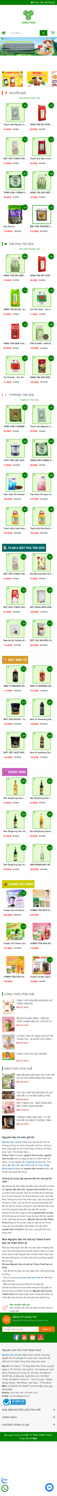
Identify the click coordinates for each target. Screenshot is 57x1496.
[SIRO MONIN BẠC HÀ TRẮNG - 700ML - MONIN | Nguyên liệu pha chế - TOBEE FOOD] (42, 859)
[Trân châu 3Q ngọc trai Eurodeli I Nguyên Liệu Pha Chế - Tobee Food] (42, 489)
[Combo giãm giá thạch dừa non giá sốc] (12, 79)
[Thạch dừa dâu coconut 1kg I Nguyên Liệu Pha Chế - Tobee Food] (42, 153)
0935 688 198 (16, 1392)
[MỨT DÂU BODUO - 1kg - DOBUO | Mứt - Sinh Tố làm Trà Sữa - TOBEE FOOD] (15, 714)
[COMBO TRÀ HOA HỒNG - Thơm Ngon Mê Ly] (42, 938)
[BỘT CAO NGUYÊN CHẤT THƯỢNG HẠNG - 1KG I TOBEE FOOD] (42, 635)
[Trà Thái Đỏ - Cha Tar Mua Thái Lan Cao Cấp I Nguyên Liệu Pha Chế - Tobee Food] (15, 372)
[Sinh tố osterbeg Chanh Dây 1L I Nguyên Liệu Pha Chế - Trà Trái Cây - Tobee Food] (42, 747)
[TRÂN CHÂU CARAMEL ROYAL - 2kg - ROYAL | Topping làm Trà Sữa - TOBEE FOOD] (15, 421)
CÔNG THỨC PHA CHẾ (19, 994)
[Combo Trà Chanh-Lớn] (15, 938)
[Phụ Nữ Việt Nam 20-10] (28, 52)
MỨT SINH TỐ (17, 660)
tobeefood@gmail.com (19, 1395)
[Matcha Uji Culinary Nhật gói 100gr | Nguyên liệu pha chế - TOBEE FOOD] (15, 635)
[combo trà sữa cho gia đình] (37, 79)
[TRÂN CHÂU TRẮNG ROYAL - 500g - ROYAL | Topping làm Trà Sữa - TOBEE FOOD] (15, 187)
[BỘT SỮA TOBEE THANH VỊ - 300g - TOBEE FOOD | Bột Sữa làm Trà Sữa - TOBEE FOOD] (15, 153)
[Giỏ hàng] (52, 32)
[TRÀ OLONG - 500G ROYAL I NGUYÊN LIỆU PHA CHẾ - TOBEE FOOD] (42, 338)
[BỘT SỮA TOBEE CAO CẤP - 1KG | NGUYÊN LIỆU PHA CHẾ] (15, 602)
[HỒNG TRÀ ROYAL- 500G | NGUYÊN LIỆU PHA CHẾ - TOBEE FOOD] (15, 304)
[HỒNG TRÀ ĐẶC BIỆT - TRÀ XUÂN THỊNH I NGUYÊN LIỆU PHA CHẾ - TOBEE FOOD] (42, 372)
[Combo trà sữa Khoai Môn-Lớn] (15, 905)
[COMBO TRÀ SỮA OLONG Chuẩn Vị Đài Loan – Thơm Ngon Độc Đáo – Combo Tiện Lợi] (42, 905)
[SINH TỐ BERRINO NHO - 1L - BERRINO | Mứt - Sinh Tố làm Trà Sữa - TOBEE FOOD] (15, 680)
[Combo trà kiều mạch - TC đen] (42, 971)
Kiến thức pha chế (18, 1068)
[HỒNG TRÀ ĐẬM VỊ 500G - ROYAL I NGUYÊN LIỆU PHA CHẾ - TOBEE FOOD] (15, 338)
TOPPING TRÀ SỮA (21, 395)
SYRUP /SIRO (16, 772)
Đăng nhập (38, 2)
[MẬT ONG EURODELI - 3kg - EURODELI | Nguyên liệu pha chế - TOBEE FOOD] (42, 221)
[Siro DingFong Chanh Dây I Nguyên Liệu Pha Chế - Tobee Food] (42, 826)
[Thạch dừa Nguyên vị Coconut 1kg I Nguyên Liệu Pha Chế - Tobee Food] (15, 119)
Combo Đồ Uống (20, 884)
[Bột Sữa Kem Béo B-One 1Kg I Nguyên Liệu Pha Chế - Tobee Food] (42, 568)
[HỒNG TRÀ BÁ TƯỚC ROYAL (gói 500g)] (42, 119)
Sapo (34, 1438)
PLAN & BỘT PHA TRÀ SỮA (26, 548)
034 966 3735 (31, 1392)
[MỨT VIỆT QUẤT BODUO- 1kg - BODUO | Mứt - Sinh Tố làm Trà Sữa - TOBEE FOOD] (15, 747)
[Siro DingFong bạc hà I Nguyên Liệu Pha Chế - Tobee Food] (15, 859)
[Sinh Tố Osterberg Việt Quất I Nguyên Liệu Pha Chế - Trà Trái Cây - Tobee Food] (42, 714)
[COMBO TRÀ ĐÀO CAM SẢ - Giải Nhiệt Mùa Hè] (15, 971)
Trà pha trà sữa (20, 244)
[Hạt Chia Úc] (15, 221)
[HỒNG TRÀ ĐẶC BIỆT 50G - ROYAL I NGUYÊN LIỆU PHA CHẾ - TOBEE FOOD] (42, 187)
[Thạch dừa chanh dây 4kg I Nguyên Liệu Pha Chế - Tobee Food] (15, 523)
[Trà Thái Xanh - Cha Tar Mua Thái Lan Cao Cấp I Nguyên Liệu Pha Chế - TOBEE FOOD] (42, 304)
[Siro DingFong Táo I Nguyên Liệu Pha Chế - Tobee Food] (15, 826)
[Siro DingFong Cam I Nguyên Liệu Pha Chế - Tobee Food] (15, 792)
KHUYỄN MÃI (17, 93)
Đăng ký (51, 2)
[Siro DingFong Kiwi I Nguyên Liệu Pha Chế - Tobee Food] (42, 792)
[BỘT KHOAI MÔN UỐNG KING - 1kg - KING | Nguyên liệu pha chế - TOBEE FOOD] (42, 602)
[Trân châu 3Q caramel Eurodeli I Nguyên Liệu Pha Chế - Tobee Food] (15, 489)
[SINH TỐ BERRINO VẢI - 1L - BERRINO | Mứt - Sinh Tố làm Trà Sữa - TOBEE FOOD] (42, 680)
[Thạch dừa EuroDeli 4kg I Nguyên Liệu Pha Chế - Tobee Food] (42, 523)
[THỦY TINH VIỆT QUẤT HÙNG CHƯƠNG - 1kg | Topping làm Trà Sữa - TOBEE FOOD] (15, 455)
